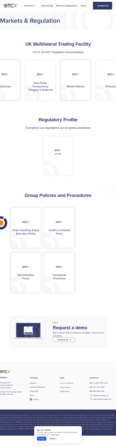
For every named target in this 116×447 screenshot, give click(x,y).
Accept (41, 438)
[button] (30, 5)
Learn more (55, 434)
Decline (52, 438)
